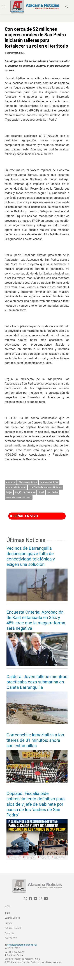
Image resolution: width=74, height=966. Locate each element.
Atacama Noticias (28, 482)
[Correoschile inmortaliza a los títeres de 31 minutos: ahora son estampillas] (37, 766)
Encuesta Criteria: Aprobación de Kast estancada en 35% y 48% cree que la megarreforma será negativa (35, 620)
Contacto (9, 933)
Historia (8, 923)
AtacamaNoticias (49, 482)
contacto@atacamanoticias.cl (22, 945)
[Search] (66, 7)
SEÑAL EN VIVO (25, 516)
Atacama (10, 482)
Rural (41, 492)
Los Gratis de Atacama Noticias (45, 487)
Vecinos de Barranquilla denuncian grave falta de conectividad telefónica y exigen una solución (30, 556)
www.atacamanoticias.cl (18, 497)
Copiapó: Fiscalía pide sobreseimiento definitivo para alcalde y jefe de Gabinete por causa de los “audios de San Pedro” (35, 804)
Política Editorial (13, 928)
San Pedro (52, 492)
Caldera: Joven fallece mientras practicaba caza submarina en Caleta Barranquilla (36, 682)
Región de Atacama (25, 492)
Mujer (9, 492)
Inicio (7, 913)
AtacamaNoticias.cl (16, 487)
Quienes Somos (12, 918)
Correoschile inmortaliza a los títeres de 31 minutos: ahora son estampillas (35, 740)
